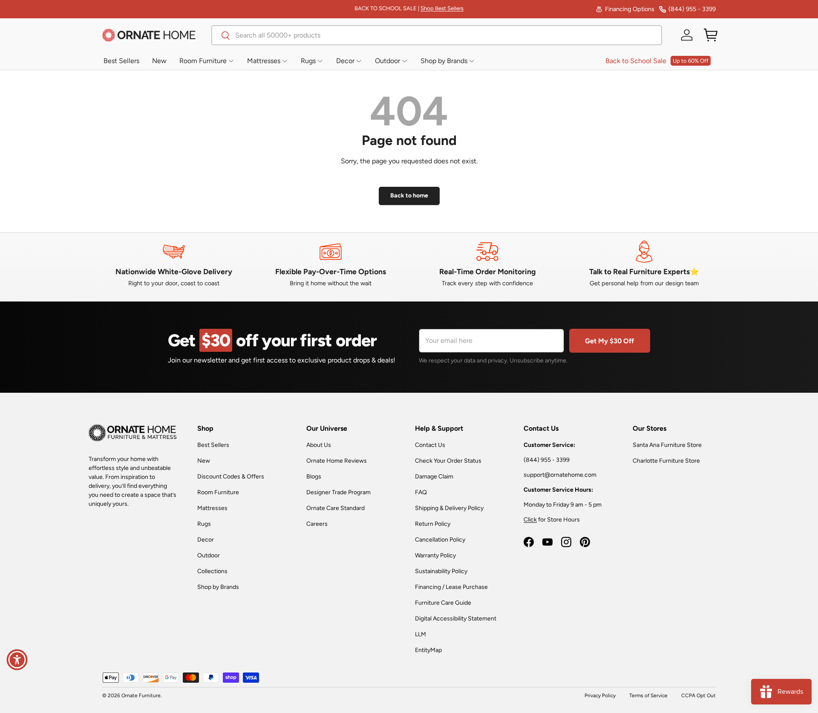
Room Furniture (218, 492)
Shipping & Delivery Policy (449, 508)
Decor (205, 539)
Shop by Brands (218, 587)
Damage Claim (434, 476)
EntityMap (428, 650)
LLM (420, 634)
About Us (318, 445)
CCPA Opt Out (698, 696)
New (203, 460)
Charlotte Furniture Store (666, 460)
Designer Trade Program (338, 492)
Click (530, 519)
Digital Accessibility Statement (455, 618)
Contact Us (430, 445)
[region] (409, 264)
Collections (212, 571)
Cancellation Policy (440, 539)
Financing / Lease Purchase (451, 587)
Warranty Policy (435, 555)
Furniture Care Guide (443, 602)
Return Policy (432, 524)
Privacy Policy (600, 696)
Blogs (313, 476)
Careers (317, 524)
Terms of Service (648, 696)
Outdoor (208, 555)
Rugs (204, 524)
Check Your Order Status (448, 460)
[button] (710, 35)
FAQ (421, 492)
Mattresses (212, 508)
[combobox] (436, 35)
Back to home (409, 195)
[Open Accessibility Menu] (17, 659)
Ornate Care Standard (335, 508)
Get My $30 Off (609, 341)
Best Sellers (213, 445)
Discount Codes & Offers (230, 476)
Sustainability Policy (441, 571)
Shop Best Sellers (442, 8)
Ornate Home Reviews (336, 460)
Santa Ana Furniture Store (667, 445)
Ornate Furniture (141, 696)
